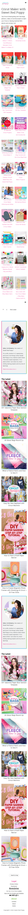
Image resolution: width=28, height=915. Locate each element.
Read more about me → (9, 369)
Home (14, 906)
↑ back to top (14, 875)
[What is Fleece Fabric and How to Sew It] (14, 456)
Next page (13, 309)
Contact (14, 901)
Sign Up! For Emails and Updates (14, 893)
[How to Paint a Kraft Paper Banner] (14, 531)
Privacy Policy (14, 884)
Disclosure (14, 886)
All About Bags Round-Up (14, 440)
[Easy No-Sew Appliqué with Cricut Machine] (14, 489)
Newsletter (14, 888)
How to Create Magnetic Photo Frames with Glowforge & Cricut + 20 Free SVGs (14, 590)
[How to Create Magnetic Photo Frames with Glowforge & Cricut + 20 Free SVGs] (14, 574)
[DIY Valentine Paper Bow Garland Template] (14, 393)
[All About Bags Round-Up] (14, 426)
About (14, 903)
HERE (20, 891)
